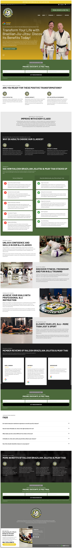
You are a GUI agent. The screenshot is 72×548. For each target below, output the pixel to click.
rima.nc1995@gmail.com (36, 534)
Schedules (59, 15)
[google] (61, 4)
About (43, 15)
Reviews (67, 15)
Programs (50, 15)
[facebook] (58, 4)
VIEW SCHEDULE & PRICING (10, 48)
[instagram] (60, 4)
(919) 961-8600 (68, 4)
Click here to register (9, 544)
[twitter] (62, 4)
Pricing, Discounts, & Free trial (60, 10)
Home (39, 15)
